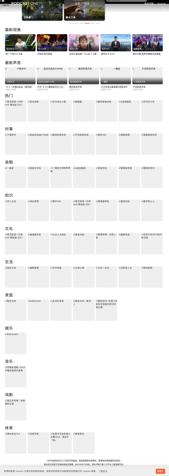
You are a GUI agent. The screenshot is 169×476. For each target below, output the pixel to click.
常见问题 (149, 3)
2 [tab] (76, 23)
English (162, 3)
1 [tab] (71, 23)
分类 (87, 3)
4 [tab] (87, 23)
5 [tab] (92, 23)
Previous (5, 11)
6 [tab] (98, 23)
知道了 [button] (160, 471)
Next (164, 11)
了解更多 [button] (102, 471)
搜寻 (94, 3)
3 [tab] (81, 23)
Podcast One (25, 3)
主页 (77, 3)
